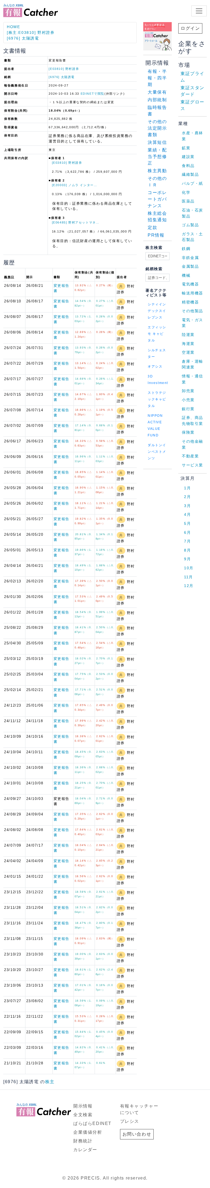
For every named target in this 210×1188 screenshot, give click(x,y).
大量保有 (157, 92)
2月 (187, 497)
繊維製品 (190, 174)
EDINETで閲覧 (92, 93)
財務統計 (82, 1141)
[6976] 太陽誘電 (23, 38)
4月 (187, 514)
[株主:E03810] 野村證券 (31, 32)
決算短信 (157, 142)
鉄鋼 (186, 248)
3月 (187, 506)
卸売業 (188, 391)
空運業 (188, 352)
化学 (186, 192)
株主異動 (157, 170)
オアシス (155, 366)
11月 (188, 577)
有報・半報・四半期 (157, 78)
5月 (187, 523)
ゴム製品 (190, 225)
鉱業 (186, 148)
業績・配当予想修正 (157, 156)
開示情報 (82, 1106)
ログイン (190, 28)
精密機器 (190, 302)
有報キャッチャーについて (139, 1109)
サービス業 (192, 465)
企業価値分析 (87, 1132)
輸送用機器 (192, 293)
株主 (50, 1081)
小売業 (188, 400)
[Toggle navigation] (199, 10)
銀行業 (188, 409)
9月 (187, 559)
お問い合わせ (136, 1134)
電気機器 (190, 284)
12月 (189, 585)
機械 (186, 275)
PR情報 (156, 235)
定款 (152, 227)
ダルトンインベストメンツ (157, 451)
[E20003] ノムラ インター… (74, 185)
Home (13, 27)
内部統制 (157, 99)
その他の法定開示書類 (157, 128)
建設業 (188, 156)
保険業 (188, 432)
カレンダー (85, 1149)
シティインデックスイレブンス (157, 310)
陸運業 (188, 334)
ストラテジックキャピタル (157, 399)
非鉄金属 (190, 257)
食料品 (188, 165)
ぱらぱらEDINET (92, 1123)
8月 (187, 550)
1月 (187, 488)
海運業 (188, 343)
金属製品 (190, 266)
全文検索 (82, 1114)
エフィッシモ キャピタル (157, 333)
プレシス (129, 1121)
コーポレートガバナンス (157, 199)
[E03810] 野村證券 (64, 68)
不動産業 (190, 456)
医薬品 (188, 201)
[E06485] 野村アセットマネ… (76, 222)
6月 (187, 532)
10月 (189, 568)
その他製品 (192, 311)
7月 (187, 541)
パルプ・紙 (192, 183)
